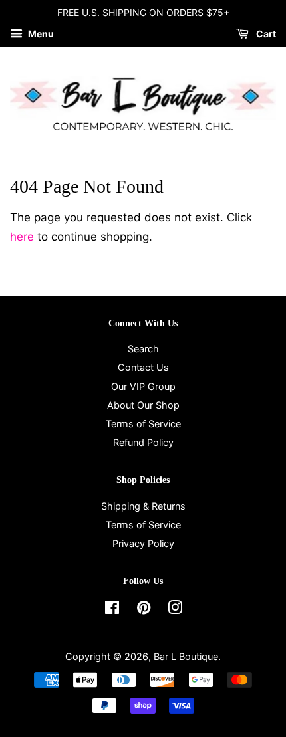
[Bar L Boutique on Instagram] (175, 609)
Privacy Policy (143, 543)
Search (143, 348)
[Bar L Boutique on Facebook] (112, 609)
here (22, 236)
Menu (40, 33)
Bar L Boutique (186, 656)
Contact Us (143, 367)
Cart (265, 33)
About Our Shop (143, 405)
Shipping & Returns (143, 506)
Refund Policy (143, 442)
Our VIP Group (143, 386)
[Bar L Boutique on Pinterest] (143, 609)
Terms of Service (143, 423)
